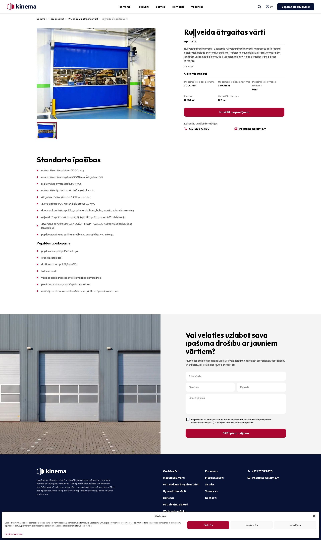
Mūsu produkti (56, 18)
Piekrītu (208, 524)
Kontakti (178, 6)
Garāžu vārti (171, 471)
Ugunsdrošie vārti (174, 491)
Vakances (197, 6)
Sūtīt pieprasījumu (236, 433)
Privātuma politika (13, 534)
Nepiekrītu (251, 524)
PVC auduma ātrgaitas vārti (83, 18)
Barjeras (168, 497)
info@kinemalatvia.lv (252, 128)
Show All (188, 66)
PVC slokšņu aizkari (175, 504)
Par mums (124, 6)
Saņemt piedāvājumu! (296, 6)
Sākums (41, 18)
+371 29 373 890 (199, 128)
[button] (314, 516)
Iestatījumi (295, 524)
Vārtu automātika (174, 511)
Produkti (143, 6)
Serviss (160, 6)
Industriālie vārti (174, 477)
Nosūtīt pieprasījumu (234, 112)
